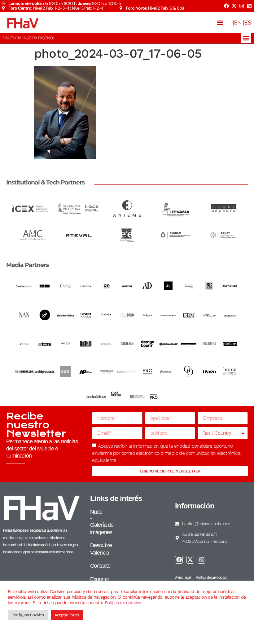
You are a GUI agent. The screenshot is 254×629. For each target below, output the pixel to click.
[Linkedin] (249, 5)
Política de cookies (123, 602)
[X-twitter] (233, 5)
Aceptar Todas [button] (67, 615)
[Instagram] (241, 5)
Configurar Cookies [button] (27, 615)
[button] (220, 22)
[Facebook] (226, 5)
